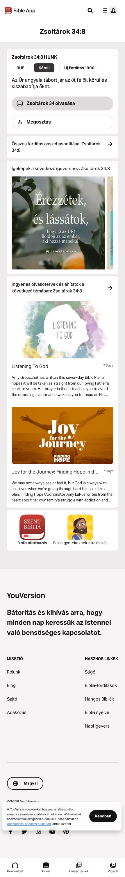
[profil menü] (109, 10)
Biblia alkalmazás (32, 542)
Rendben (103, 816)
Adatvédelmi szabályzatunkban (29, 823)
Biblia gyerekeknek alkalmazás (80, 542)
